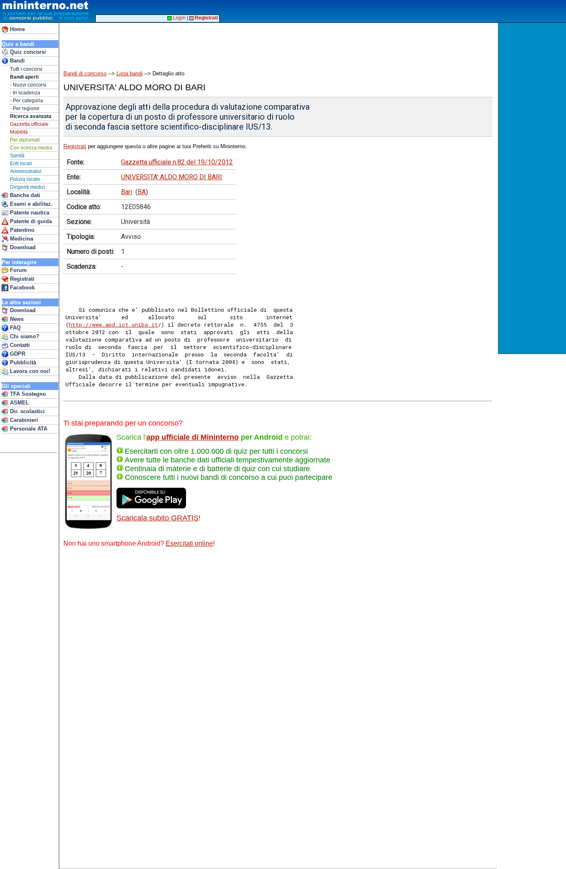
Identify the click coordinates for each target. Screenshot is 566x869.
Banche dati (24, 195)
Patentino (21, 230)
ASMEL (18, 403)
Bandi (16, 61)
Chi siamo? (23, 336)
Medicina (20, 239)
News (16, 319)
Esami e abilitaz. (30, 204)
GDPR (16, 354)
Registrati (21, 279)
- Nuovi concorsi (28, 85)
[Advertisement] (211, 42)
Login (179, 18)
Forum (17, 270)
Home (16, 29)
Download (22, 247)
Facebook (21, 287)
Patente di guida (30, 221)
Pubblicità (22, 362)
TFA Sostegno (27, 394)
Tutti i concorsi (26, 69)
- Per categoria (26, 101)
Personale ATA (27, 429)
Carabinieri (23, 420)
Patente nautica (28, 212)
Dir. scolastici (26, 411)
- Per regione (24, 108)
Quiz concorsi (27, 52)
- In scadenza (25, 93)
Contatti (19, 345)
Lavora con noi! (29, 371)
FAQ (14, 328)
